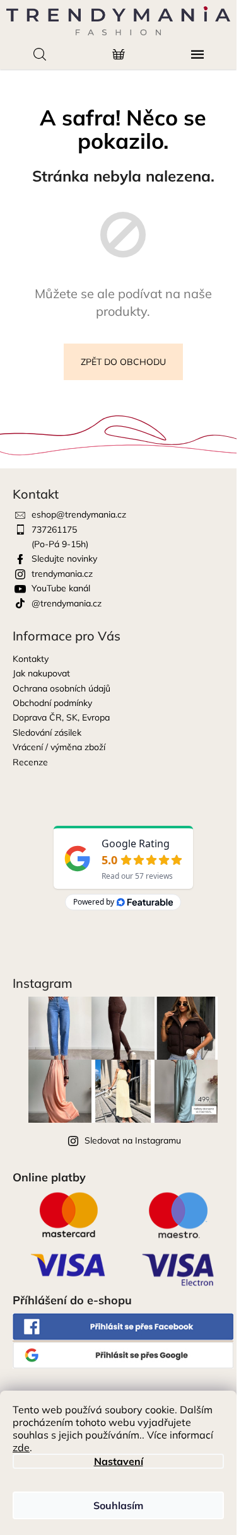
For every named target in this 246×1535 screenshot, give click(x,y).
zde (21, 1447)
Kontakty (31, 658)
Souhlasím (118, 1505)
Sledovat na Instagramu (133, 1140)
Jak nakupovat (41, 673)
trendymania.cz (62, 573)
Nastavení (118, 1461)
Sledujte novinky (64, 558)
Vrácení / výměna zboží (59, 747)
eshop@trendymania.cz (79, 514)
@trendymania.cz (67, 603)
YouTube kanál (61, 588)
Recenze (30, 762)
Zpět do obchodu (123, 362)
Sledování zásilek (47, 732)
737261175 (54, 529)
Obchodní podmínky (52, 703)
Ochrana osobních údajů (61, 688)
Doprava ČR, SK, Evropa (61, 717)
